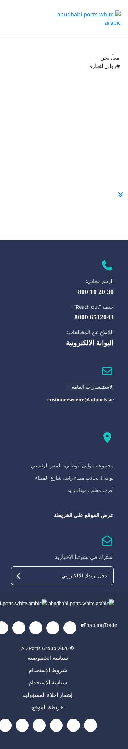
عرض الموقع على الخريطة (84, 515)
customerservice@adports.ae (80, 399)
